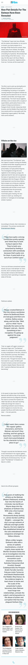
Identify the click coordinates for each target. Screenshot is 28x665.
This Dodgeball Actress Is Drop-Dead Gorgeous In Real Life (7, 651)
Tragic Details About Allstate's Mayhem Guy (19, 650)
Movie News (9, 6)
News (2, 6)
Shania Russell (7, 18)
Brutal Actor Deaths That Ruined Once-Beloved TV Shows (19, 630)
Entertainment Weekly (8, 228)
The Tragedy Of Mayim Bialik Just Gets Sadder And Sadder (7, 629)
